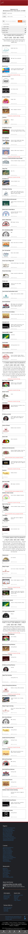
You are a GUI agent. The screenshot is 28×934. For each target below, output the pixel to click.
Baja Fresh (5, 868)
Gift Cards (16, 897)
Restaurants (10, 916)
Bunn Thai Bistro (6, 873)
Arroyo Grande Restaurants (9, 828)
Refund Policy (7, 896)
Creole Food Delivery (7, 852)
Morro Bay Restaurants (8, 833)
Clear (24, 21)
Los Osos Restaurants (8, 831)
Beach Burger (6, 875)
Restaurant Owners (8, 907)
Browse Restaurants (18, 895)
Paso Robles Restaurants (8, 836)
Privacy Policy (6, 897)
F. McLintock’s (6, 872)
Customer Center (9, 918)
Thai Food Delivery (7, 861)
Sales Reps (6, 911)
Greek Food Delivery (7, 853)
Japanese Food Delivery (8, 856)
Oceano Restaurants (7, 835)
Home (6, 916)
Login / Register (17, 900)
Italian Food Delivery (7, 855)
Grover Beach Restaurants (9, 830)
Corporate (6, 909)
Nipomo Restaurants (7, 834)
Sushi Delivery (6, 860)
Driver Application (7, 908)
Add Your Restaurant (16, 924)
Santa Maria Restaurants (8, 839)
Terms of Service (7, 895)
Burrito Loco (5, 869)
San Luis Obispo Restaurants (9, 838)
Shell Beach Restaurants (8, 840)
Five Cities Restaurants (8, 829)
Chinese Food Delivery (8, 851)
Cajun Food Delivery (7, 850)
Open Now (6, 26)
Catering (16, 898)
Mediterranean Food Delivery (9, 857)
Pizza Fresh (5, 874)
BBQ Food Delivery (7, 848)
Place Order (16, 896)
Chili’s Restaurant (6, 870)
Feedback (6, 898)
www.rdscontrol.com (22, 928)
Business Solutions (17, 918)
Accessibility (5, 922)
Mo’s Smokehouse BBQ (8, 877)
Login (10, 919)
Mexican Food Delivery (8, 858)
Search (20, 21)
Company (7, 919)
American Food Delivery (8, 847)
